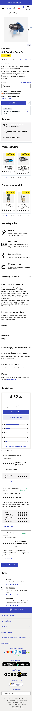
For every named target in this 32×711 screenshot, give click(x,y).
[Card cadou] (20, 652)
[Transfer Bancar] (16, 653)
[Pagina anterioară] (3, 177)
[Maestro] (12, 652)
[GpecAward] (22, 676)
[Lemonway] (18, 655)
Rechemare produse (17, 706)
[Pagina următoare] (28, 177)
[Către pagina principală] (9, 8)
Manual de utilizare (11, 379)
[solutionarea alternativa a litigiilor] (16, 685)
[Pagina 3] (13, 177)
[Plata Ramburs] (14, 656)
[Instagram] (12, 675)
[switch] (29, 103)
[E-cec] (24, 653)
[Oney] (28, 652)
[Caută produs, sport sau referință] (14, 8)
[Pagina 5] (18, 177)
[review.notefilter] (29, 424)
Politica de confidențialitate (21, 699)
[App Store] (9, 665)
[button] (28, 29)
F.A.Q (9, 704)
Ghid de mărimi (26, 82)
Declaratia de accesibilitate (17, 708)
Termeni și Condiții (8, 699)
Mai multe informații (12, 584)
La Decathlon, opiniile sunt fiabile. (16, 446)
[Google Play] (23, 665)
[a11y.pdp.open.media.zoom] (16, 29)
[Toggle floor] (30, 147)
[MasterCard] (8, 652)
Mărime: (3, 82)
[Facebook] (5, 675)
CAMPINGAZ (5, 48)
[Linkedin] (15, 675)
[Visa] (4, 652)
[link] (16, 412)
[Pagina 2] (11, 177)
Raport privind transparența (19, 704)
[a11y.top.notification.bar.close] (29, 2)
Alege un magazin (6, 98)
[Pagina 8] (25, 177)
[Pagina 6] (20, 177)
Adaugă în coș (13, 103)
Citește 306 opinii (21, 60)
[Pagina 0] (6, 177)
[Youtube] (9, 675)
